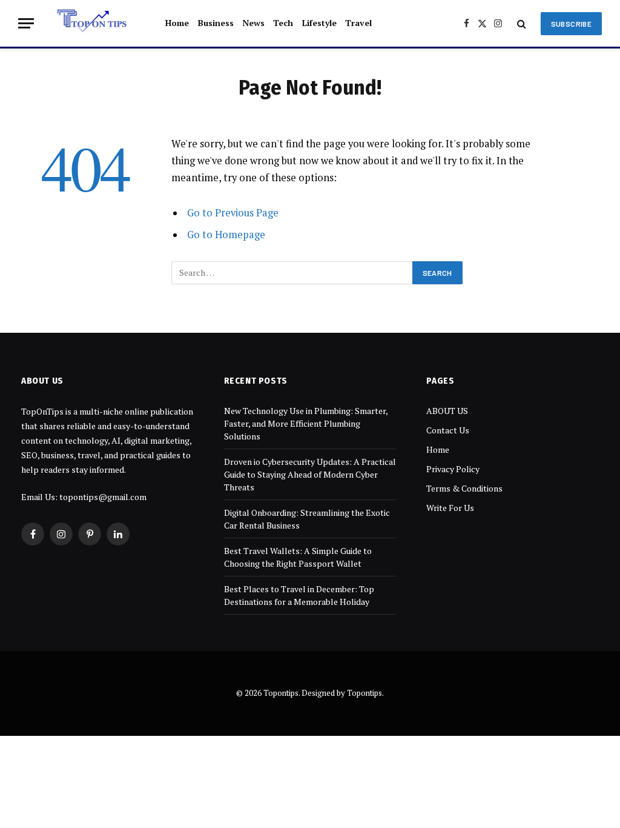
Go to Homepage (226, 234)
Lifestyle (319, 22)
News (253, 22)
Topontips (364, 692)
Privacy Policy (453, 469)
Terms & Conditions (464, 488)
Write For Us (450, 507)
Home (177, 22)
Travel (358, 22)
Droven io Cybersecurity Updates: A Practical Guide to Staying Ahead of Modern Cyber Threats (310, 474)
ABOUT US (447, 410)
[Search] (522, 23)
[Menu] (26, 23)
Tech (283, 22)
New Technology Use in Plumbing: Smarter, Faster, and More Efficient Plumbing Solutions (306, 423)
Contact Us (447, 430)
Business (216, 22)
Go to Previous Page (233, 212)
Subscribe (571, 23)
